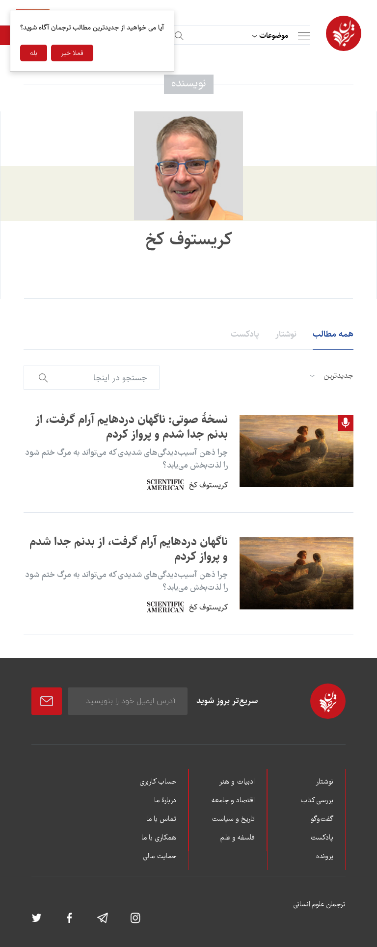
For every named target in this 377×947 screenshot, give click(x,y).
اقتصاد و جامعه (233, 801)
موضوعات (273, 35)
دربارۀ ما (165, 801)
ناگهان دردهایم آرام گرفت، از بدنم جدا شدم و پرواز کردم (128, 549)
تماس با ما (161, 819)
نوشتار (285, 334)
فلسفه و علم (237, 838)
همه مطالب (333, 334)
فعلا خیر (72, 53)
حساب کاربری (157, 782)
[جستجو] (177, 34)
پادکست (245, 334)
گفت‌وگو (322, 819)
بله (33, 53)
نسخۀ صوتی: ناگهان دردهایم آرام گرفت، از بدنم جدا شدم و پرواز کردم (131, 427)
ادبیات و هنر (237, 782)
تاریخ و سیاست (233, 819)
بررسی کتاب (316, 801)
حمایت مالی (159, 857)
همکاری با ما (158, 838)
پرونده (324, 857)
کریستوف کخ (208, 485)
